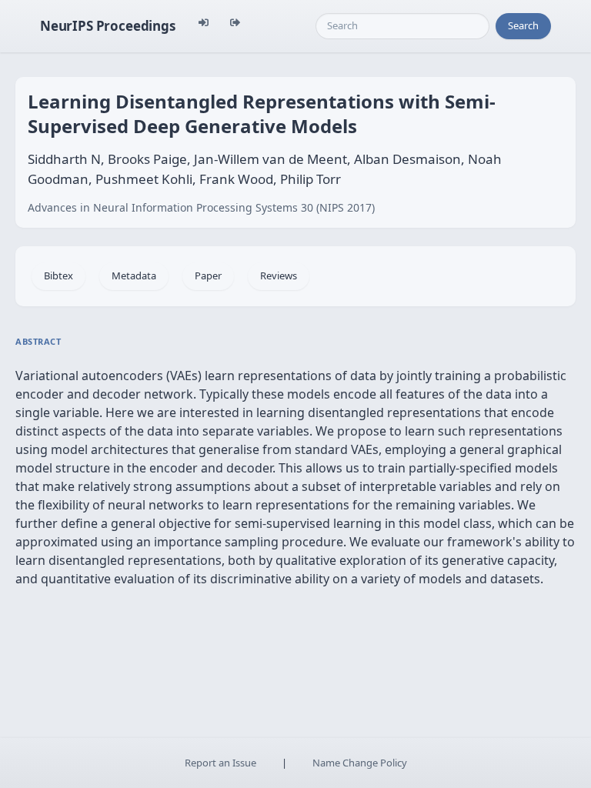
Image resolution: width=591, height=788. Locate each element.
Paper (208, 275)
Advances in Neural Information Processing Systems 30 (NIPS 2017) (201, 207)
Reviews (278, 275)
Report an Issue (220, 763)
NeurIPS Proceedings (107, 26)
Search (523, 25)
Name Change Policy (359, 763)
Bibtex (58, 275)
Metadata (134, 275)
